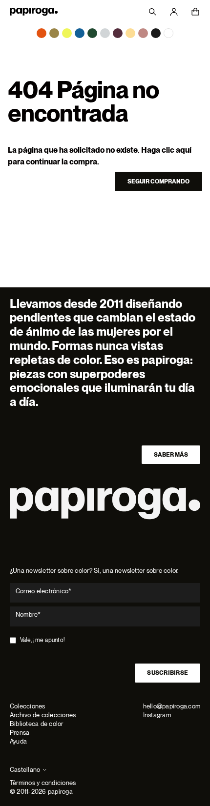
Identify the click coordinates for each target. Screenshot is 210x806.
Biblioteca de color (36, 723)
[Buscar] (152, 11)
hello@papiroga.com (171, 706)
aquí (183, 150)
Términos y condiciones (43, 782)
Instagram (157, 715)
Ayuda (18, 741)
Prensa (19, 732)
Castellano (25, 769)
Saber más (171, 454)
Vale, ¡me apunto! (42, 640)
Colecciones (27, 706)
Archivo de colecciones (43, 715)
